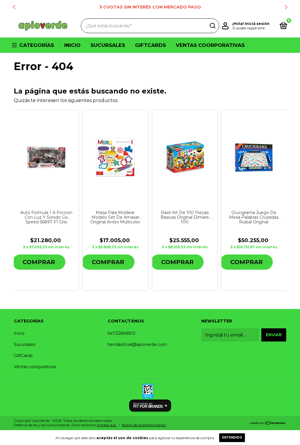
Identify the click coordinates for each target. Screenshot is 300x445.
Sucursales (108, 45)
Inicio (72, 45)
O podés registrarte (248, 28)
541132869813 (121, 333)
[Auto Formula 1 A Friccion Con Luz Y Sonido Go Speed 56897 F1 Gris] (46, 157)
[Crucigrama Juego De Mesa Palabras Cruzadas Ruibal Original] (254, 157)
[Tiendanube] (268, 423)
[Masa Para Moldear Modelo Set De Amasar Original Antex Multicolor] (115, 157)
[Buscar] (212, 26)
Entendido (232, 437)
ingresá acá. (107, 425)
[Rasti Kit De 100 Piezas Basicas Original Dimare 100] (184, 157)
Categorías (36, 45)
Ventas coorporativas (210, 45)
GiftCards (150, 45)
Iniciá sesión (257, 23)
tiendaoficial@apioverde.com (137, 344)
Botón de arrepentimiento (144, 425)
